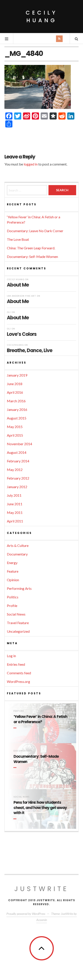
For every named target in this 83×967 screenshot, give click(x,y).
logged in (31, 164)
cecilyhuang (15, 345)
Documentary (17, 554)
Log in (11, 656)
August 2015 (16, 418)
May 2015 (15, 427)
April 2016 (15, 392)
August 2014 (16, 452)
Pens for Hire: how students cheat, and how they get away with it (40, 808)
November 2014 (19, 444)
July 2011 (14, 495)
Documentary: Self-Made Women (32, 256)
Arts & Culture (18, 545)
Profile (12, 605)
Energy (12, 563)
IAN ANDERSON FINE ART (21, 296)
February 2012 (18, 478)
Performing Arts (19, 588)
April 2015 (15, 435)
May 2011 (15, 512)
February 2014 (18, 461)
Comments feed (19, 673)
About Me (18, 284)
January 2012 (17, 487)
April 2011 (15, 521)
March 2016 (16, 401)
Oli (9, 312)
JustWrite (41, 888)
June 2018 (14, 384)
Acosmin (41, 920)
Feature (12, 571)
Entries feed (16, 664)
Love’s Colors (22, 334)
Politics (12, 597)
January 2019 (17, 375)
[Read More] (16, 728)
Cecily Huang (42, 16)
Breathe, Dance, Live (29, 350)
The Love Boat (18, 239)
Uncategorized (18, 631)
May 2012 (15, 469)
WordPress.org (18, 681)
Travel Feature (18, 623)
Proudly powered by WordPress (25, 914)
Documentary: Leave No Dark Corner (35, 231)
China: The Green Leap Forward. (31, 248)
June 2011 (14, 504)
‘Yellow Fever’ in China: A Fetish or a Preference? (40, 719)
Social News (16, 614)
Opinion (13, 580)
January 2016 (17, 409)
